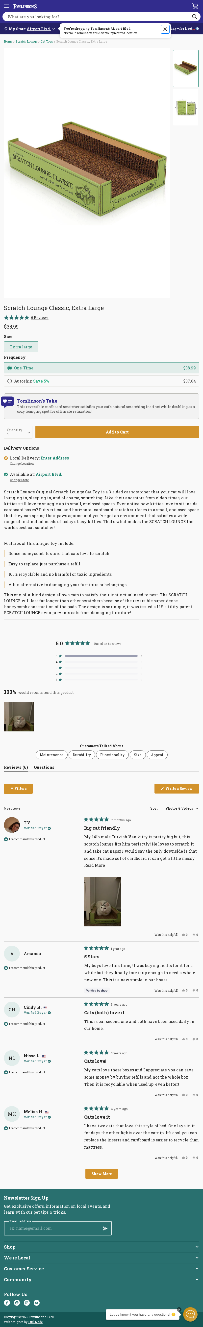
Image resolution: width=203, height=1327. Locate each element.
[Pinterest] (17, 1303)
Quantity (14, 430)
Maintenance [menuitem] (51, 754)
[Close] (165, 29)
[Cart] (195, 6)
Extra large (21, 346)
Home (8, 41)
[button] (26, 317)
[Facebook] (7, 1303)
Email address (20, 1221)
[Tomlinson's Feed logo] (25, 6)
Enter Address (55, 458)
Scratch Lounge (26, 41)
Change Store (19, 480)
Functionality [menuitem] (112, 754)
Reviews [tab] (16, 768)
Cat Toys (47, 41)
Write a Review (182, 790)
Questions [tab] (44, 768)
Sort (154, 808)
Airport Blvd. (49, 474)
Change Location (22, 463)
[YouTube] (37, 1303)
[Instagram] (27, 1303)
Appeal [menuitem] (157, 754)
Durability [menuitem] (82, 754)
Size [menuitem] (138, 754)
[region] (19, 716)
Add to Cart (117, 431)
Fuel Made (35, 1322)
